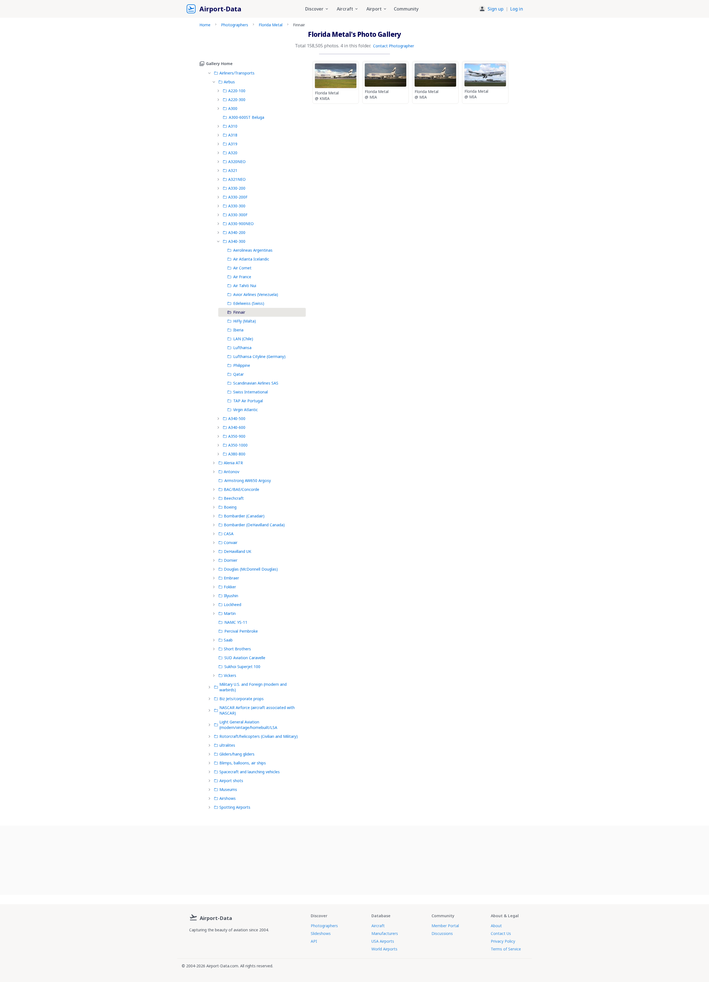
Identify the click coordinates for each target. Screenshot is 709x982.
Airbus (229, 81)
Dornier (230, 560)
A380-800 (236, 454)
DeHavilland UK (237, 551)
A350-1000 (238, 445)
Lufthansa (242, 347)
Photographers (234, 24)
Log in (516, 9)
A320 (232, 152)
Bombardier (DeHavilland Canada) (254, 524)
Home (204, 24)
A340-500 (236, 418)
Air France (242, 276)
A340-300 (236, 241)
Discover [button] (314, 9)
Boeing (230, 507)
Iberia (238, 330)
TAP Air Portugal (248, 400)
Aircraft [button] (345, 9)
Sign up (496, 9)
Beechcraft (234, 498)
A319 (232, 143)
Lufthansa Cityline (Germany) (259, 356)
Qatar (238, 374)
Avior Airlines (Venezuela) (255, 294)
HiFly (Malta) (244, 321)
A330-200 (236, 188)
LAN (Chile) (243, 338)
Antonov (231, 471)
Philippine (241, 365)
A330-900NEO (241, 223)
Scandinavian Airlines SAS (255, 383)
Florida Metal (270, 24)
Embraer (231, 578)
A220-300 (236, 99)
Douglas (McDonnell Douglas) (251, 569)
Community (406, 9)
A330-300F (238, 214)
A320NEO (237, 161)
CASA (228, 533)
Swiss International (250, 392)
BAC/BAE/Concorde (241, 489)
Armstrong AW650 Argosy (247, 480)
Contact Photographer (393, 45)
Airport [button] (374, 9)
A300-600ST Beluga (246, 117)
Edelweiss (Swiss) (248, 303)
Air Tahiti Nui (244, 285)
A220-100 (236, 90)
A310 (232, 126)
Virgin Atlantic (245, 409)
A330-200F (238, 197)
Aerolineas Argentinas (253, 250)
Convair (230, 542)
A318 (232, 135)
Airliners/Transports (237, 73)
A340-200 (236, 232)
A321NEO (237, 179)
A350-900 (236, 436)
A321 (232, 170)
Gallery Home (219, 63)
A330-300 (236, 205)
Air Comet (242, 267)
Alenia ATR (233, 462)
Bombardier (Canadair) (244, 516)
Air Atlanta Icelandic (251, 259)
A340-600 (236, 427)
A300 (232, 108)
